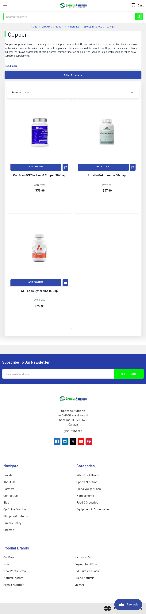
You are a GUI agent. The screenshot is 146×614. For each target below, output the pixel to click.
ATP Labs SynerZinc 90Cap (39, 290)
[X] (73, 441)
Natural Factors (13, 577)
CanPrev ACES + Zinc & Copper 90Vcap (39, 175)
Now (6, 564)
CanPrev (8, 557)
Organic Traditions (86, 564)
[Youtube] (81, 441)
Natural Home (85, 495)
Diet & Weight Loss (88, 488)
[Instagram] (65, 441)
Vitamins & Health (87, 475)
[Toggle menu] (5, 5)
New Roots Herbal (14, 571)
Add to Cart (36, 166)
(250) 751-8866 (73, 431)
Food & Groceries (87, 502)
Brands (7, 475)
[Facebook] (57, 441)
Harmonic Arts (84, 557)
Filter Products (73, 75)
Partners (8, 488)
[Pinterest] (89, 441)
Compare (65, 167)
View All (79, 584)
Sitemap (8, 529)
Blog (6, 502)
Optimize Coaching (15, 509)
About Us (9, 482)
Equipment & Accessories (93, 509)
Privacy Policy (12, 523)
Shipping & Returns (15, 516)
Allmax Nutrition (13, 584)
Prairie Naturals (84, 577)
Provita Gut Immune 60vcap (107, 175)
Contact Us (10, 495)
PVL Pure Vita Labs (87, 571)
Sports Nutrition (86, 482)
